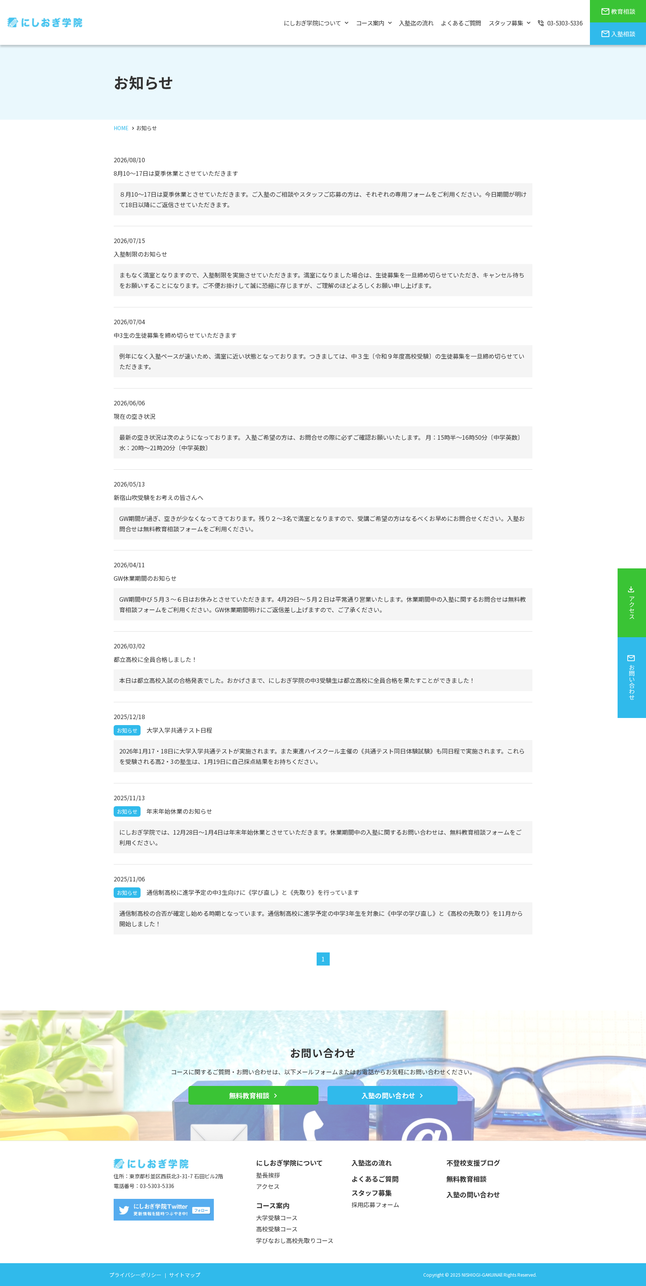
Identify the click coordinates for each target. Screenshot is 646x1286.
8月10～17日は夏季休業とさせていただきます (176, 173)
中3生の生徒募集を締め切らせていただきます (175, 335)
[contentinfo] (323, 1213)
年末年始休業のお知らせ (164, 811)
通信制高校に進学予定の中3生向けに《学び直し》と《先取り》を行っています (238, 892)
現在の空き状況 (135, 416)
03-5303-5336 (157, 1186)
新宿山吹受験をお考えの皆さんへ (158, 497)
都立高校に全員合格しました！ (155, 659)
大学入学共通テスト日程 (164, 729)
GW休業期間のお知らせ (145, 578)
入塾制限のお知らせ (140, 253)
